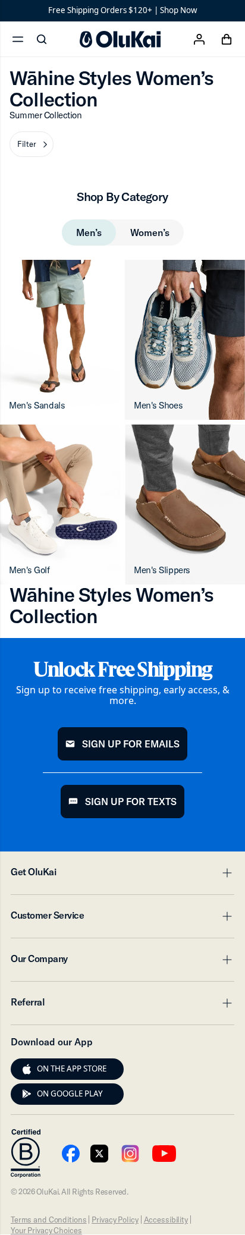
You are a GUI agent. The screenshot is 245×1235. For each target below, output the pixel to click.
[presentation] (27, 1069)
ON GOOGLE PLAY (70, 1093)
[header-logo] (120, 39)
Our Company (122, 962)
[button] (32, 144)
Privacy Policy (115, 1219)
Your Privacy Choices (46, 1230)
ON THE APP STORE (71, 1068)
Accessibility (166, 1219)
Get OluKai (122, 875)
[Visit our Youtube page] (71, 1153)
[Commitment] (25, 1153)
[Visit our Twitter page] (99, 1153)
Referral (122, 1005)
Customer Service (122, 918)
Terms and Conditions (48, 1219)
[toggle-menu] (225, 873)
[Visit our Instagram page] (130, 1153)
